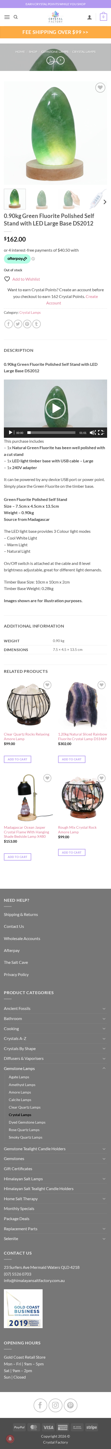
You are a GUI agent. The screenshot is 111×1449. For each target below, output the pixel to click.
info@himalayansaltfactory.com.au (34, 1280)
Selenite (11, 1238)
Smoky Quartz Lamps (25, 1137)
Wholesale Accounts (22, 938)
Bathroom (13, 1018)
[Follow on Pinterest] (70, 1405)
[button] (7, 17)
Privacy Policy (16, 974)
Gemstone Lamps (54, 52)
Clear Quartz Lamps (25, 1107)
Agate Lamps (19, 1077)
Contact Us (14, 926)
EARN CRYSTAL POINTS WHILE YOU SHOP (55, 4)
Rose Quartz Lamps (24, 1129)
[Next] (98, 133)
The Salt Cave (16, 962)
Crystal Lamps (84, 52)
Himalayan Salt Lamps (23, 1178)
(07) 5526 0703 (17, 1273)
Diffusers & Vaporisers (24, 1058)
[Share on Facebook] (8, 324)
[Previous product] (61, 60)
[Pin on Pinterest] (27, 324)
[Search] (16, 17)
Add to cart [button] (18, 759)
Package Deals (16, 1218)
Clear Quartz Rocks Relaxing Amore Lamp (26, 736)
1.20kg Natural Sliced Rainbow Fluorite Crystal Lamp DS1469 (82, 736)
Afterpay (12, 950)
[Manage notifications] (10, 1439)
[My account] (89, 17)
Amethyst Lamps (22, 1084)
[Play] (11, 432)
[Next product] (50, 60)
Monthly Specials (19, 1208)
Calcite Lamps (20, 1099)
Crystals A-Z (15, 1038)
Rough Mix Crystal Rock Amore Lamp (77, 829)
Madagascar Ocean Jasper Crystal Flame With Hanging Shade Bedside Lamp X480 (26, 832)
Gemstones (14, 1158)
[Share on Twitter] (18, 324)
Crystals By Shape (20, 1048)
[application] (55, 409)
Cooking (11, 1028)
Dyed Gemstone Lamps (27, 1122)
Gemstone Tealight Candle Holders (35, 1148)
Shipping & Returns (21, 914)
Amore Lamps (20, 1092)
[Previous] (12, 133)
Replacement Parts (20, 1228)
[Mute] (93, 432)
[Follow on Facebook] (40, 1405)
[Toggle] (104, 1008)
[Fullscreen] (101, 432)
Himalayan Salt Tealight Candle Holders (39, 1188)
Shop (33, 52)
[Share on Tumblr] (36, 324)
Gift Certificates (18, 1168)
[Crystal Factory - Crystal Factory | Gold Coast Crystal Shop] (55, 17)
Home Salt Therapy (21, 1198)
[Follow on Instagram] (55, 1405)
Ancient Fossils (17, 1008)
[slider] (51, 432)
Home (20, 52)
